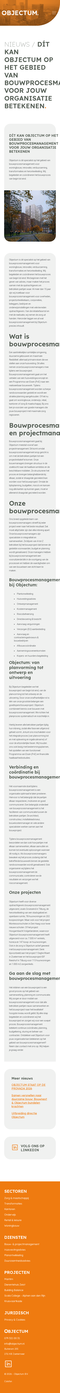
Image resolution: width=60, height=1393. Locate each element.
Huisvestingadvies (15, 1249)
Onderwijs (10, 1214)
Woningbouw (11, 1225)
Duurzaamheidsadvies (17, 1260)
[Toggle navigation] (54, 13)
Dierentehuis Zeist (14, 1284)
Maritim (8, 1279)
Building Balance (13, 1290)
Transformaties (13, 1203)
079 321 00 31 (12, 1338)
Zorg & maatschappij (16, 1198)
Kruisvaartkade (13, 1301)
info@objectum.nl (14, 1343)
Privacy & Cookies (14, 1319)
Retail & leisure (13, 1220)
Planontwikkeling (13, 1255)
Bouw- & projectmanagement (21, 1244)
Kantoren (9, 1209)
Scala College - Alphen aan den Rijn (24, 1295)
